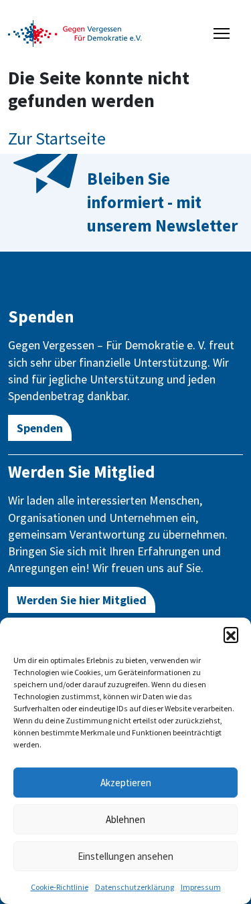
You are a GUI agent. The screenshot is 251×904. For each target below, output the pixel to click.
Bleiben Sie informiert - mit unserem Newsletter (162, 202)
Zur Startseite (57, 138)
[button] (231, 634)
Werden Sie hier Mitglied (82, 600)
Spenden (40, 428)
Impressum (201, 887)
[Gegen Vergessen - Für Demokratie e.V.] (75, 32)
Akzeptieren (125, 782)
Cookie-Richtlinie (59, 887)
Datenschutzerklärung (134, 887)
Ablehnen (125, 819)
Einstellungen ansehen (125, 856)
